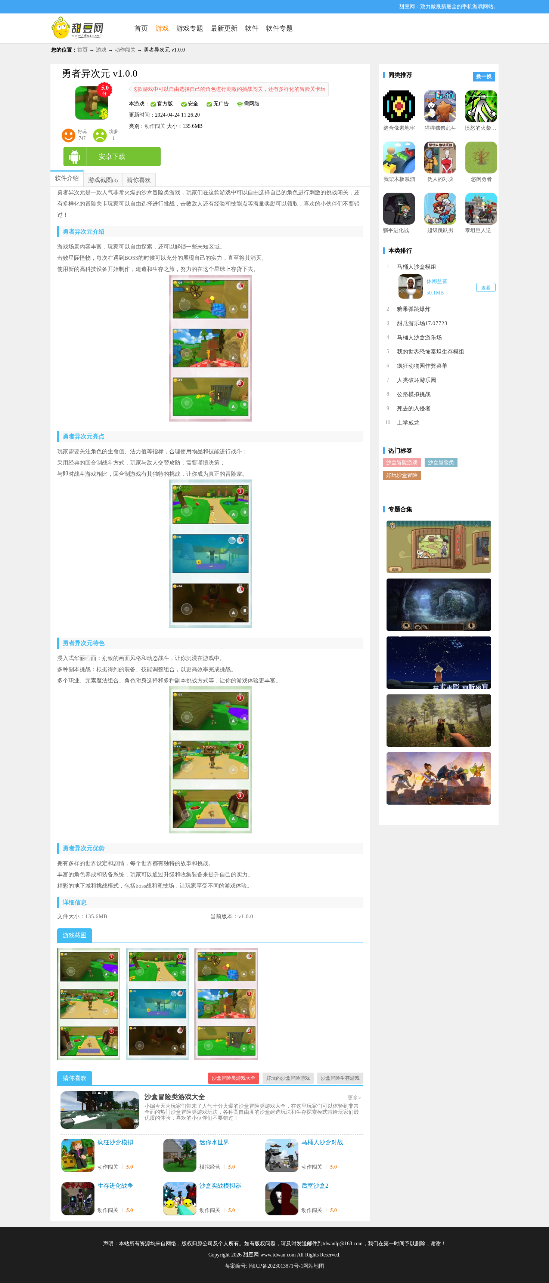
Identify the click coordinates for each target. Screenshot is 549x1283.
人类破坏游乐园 (416, 380)
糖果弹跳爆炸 (414, 309)
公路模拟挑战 (414, 394)
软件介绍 (67, 178)
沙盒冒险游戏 (402, 462)
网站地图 (313, 1266)
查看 (485, 287)
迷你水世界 (214, 1142)
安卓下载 (112, 156)
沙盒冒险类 (441, 462)
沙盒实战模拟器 (220, 1185)
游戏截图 (100, 180)
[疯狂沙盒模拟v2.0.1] (77, 1156)
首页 (82, 50)
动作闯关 (125, 50)
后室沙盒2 (314, 1185)
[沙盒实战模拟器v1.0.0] (179, 1199)
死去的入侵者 (414, 408)
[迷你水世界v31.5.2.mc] (179, 1156)
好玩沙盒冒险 (402, 475)
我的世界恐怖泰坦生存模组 (430, 352)
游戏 (101, 50)
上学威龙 (408, 423)
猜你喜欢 (139, 180)
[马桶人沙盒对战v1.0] (281, 1156)
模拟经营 (209, 1167)
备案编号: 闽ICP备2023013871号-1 (264, 1266)
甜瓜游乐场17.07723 (422, 323)
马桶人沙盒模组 (416, 267)
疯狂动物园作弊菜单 (422, 366)
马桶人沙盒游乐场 (419, 337)
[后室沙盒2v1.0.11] (281, 1199)
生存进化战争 (115, 1185)
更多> (354, 1098)
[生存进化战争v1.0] (77, 1199)
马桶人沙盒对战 (322, 1142)
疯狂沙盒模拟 (115, 1142)
